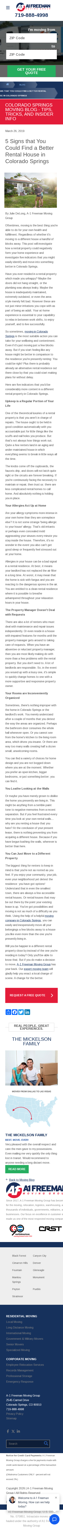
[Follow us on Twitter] (13, 1432)
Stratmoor (17, 1296)
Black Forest (19, 1255)
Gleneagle (38, 1270)
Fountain (17, 1270)
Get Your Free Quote (31, 71)
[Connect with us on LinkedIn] (18, 1432)
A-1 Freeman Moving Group (34, 964)
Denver (37, 1263)
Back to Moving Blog (21, 1179)
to (53, 46)
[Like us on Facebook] (8, 1432)
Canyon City (39, 1255)
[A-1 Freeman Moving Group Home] (33, 7)
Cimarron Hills (20, 1263)
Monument (38, 1277)
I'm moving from (41, 30)
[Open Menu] (8, 8)
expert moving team (36, 968)
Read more (17, 1169)
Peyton (16, 1289)
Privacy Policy (14, 1413)
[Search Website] (46, 1444)
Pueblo (37, 1289)
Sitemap (11, 1418)
